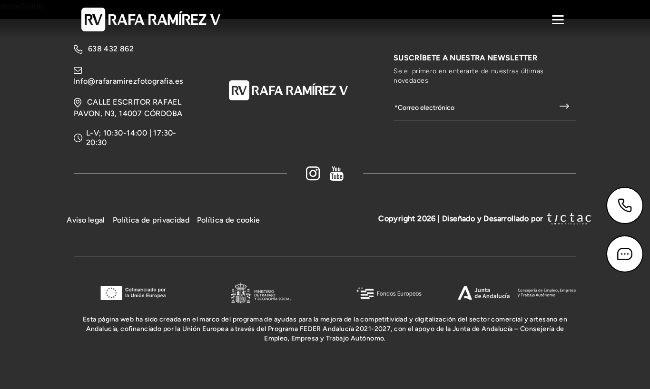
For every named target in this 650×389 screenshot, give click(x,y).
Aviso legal (86, 219)
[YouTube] (337, 173)
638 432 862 (111, 48)
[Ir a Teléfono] (624, 205)
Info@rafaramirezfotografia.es (128, 81)
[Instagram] (313, 173)
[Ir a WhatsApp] (624, 253)
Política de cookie (228, 219)
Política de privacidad (151, 219)
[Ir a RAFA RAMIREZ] (151, 18)
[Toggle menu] (558, 19)
